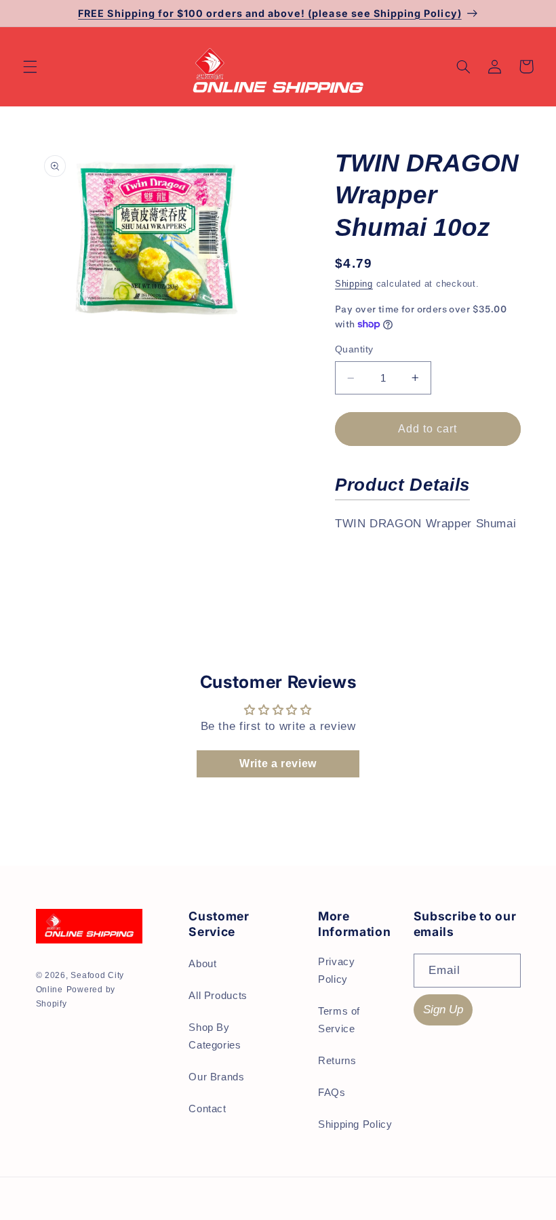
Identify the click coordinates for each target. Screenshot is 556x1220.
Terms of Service (339, 1020)
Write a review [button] (278, 763)
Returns (337, 1060)
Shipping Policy (355, 1124)
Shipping (354, 284)
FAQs (332, 1092)
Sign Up (443, 1009)
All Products (217, 995)
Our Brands (216, 1077)
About (202, 963)
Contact (207, 1108)
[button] (29, 66)
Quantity (354, 349)
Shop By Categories (214, 1036)
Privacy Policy (336, 970)
